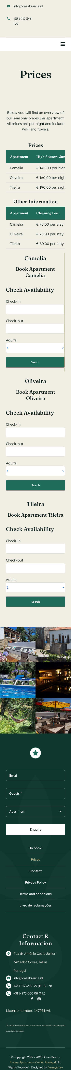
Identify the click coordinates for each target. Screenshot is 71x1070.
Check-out (14, 321)
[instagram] (39, 998)
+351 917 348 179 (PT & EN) (32, 986)
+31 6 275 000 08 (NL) (29, 993)
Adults (11, 340)
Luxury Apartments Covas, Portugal (33, 1062)
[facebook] (32, 998)
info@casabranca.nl (28, 6)
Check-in (13, 301)
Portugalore (55, 1067)
